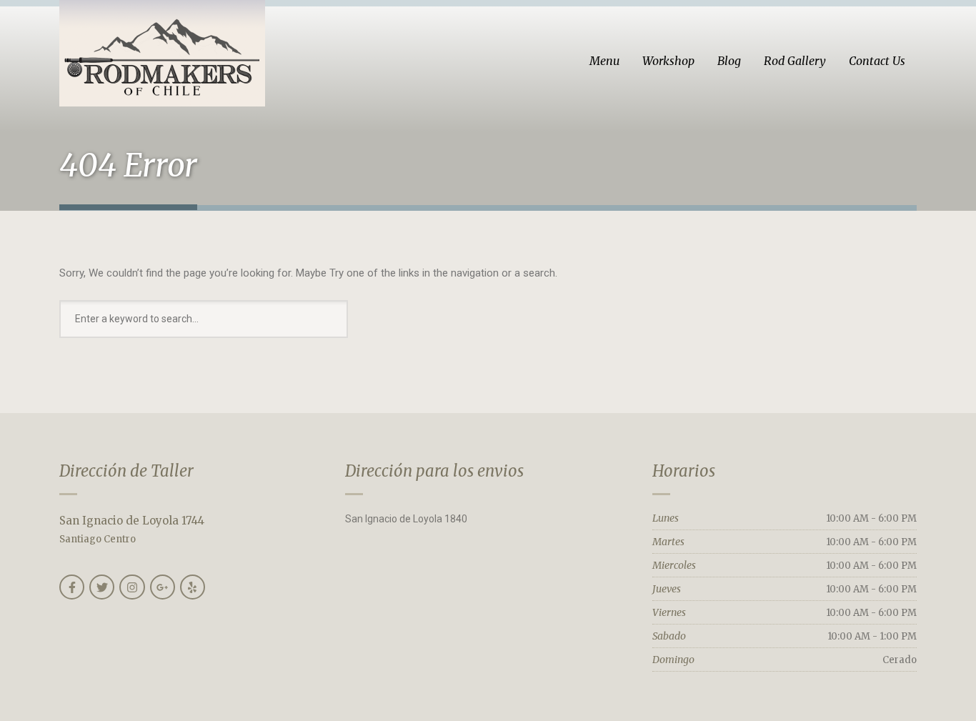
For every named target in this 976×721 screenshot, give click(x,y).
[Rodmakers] (162, 53)
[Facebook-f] (71, 587)
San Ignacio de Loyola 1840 (406, 518)
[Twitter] (101, 587)
